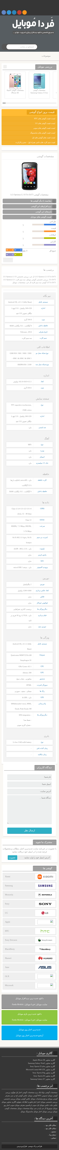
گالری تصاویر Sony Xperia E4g (44, 1073)
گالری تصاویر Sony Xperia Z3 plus (42, 1066)
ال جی (32, 277)
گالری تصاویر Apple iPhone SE (44, 1060)
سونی (12, 1105)
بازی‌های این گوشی (43, 211)
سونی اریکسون (31, 1105)
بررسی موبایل (47, 1111)
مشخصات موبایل (23, 1108)
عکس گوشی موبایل (23, 1099)
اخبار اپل (19, 1092)
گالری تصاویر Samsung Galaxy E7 (42, 1079)
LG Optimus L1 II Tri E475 (46, 277)
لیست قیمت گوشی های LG (45, 123)
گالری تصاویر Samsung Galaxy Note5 (41, 1063)
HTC (39, 1096)
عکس (55, 1105)
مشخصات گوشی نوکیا (49, 1092)
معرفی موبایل (20, 1105)
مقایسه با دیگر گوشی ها (41, 201)
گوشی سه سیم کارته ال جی (36, 282)
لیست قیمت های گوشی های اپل (43, 138)
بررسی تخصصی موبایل (49, 1102)
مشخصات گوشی (28, 1092)
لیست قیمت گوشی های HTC (44, 118)
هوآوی (13, 1092)
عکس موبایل (44, 1105)
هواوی (18, 1102)
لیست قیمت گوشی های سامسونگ (42, 133)
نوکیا (31, 1108)
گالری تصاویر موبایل (9, 1102)
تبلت (51, 1105)
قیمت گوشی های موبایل (41, 217)
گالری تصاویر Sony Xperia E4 (44, 1076)
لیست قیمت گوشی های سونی (44, 128)
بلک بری (38, 1092)
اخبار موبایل (38, 1111)
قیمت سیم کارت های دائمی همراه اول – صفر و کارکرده (35, 142)
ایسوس (44, 1096)
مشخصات (21, 282)
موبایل (14, 282)
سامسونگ (29, 1111)
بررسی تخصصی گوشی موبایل (37, 280)
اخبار (38, 1102)
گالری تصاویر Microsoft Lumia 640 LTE (40, 1069)
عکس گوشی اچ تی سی (18, 1096)
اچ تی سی (37, 1108)
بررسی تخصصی (9, 1099)
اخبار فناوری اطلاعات (29, 1102)
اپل (38, 1105)
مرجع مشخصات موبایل (39, 1099)
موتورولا (49, 1108)
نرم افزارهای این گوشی (41, 206)
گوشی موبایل (32, 1096)
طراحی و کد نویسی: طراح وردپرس (29, 1146)
